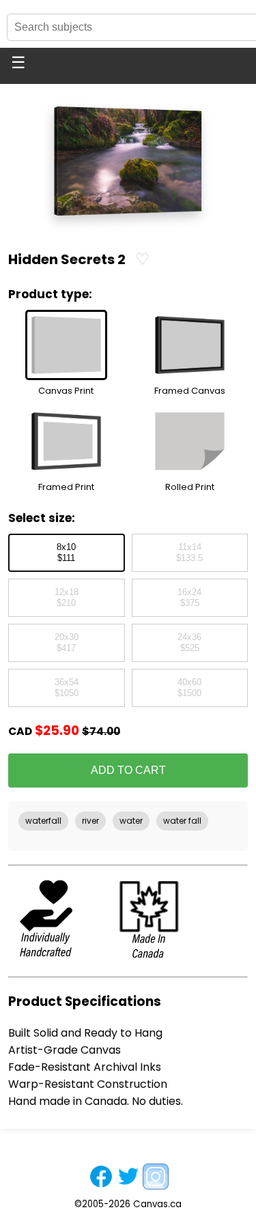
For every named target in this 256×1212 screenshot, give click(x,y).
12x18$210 (67, 598)
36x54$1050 (67, 688)
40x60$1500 (189, 688)
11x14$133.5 (189, 553)
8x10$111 (66, 553)
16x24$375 (189, 598)
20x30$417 (67, 643)
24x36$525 (189, 643)
